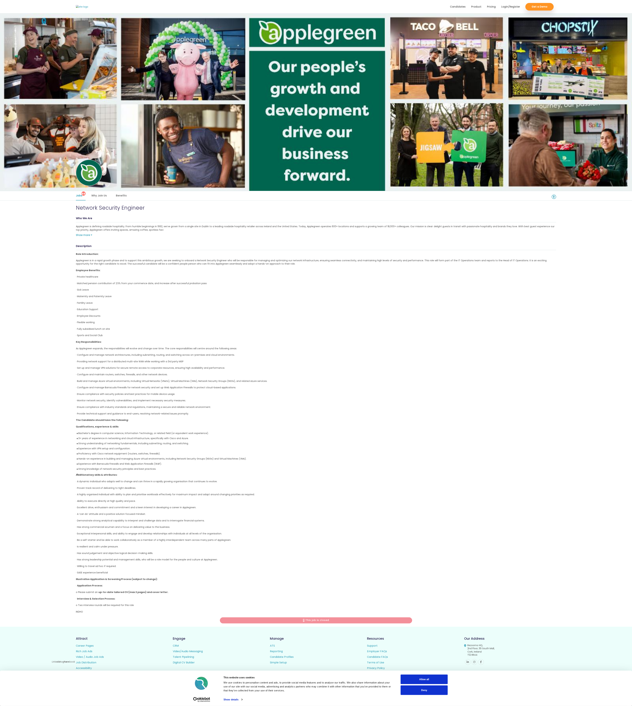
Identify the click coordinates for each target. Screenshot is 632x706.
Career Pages (85, 646)
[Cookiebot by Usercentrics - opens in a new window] (201, 699)
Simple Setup (278, 662)
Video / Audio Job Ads (90, 657)
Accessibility (84, 668)
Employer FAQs (377, 651)
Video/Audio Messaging (188, 651)
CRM (176, 646)
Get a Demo (539, 6)
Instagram (474, 662)
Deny (424, 690)
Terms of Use (375, 662)
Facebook (481, 662)
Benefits (121, 195)
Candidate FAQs (377, 657)
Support (372, 646)
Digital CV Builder (184, 662)
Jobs (80, 194)
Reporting (276, 651)
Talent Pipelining (183, 657)
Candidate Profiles (282, 657)
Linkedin (468, 662)
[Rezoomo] (82, 7)
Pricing (491, 6)
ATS (272, 646)
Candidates (458, 6)
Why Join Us (99, 195)
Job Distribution (86, 662)
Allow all (424, 679)
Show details (231, 699)
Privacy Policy (376, 668)
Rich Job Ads (84, 651)
